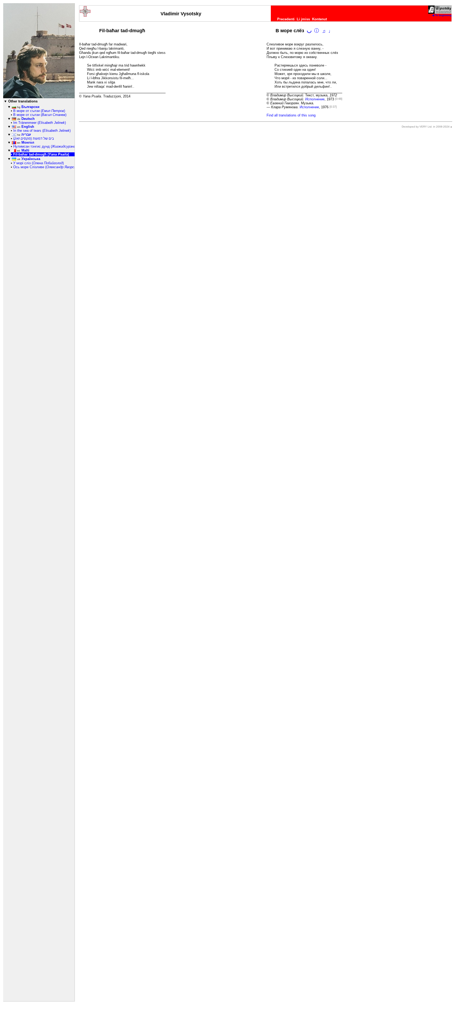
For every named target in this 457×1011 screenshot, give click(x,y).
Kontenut (319, 19)
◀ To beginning (441, 15)
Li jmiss (303, 19)
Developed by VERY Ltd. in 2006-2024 (426, 126)
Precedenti (286, 19)
